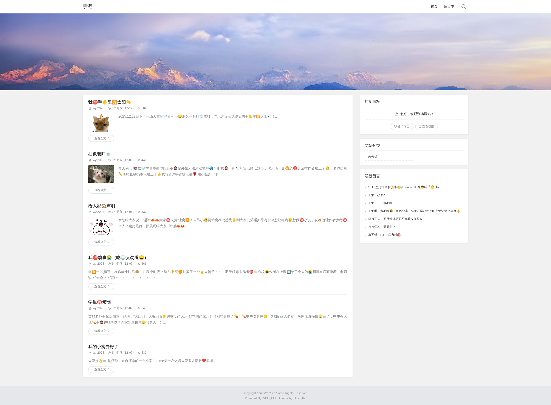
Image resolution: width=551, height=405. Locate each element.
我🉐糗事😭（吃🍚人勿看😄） (118, 257)
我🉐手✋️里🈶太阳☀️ (109, 102)
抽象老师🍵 (99, 154)
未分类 (372, 156)
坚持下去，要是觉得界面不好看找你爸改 (395, 219)
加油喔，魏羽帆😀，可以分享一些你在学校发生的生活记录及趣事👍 (414, 211)
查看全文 (100, 138)
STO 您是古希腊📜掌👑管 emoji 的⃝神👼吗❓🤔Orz (404, 187)
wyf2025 (98, 108)
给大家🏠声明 (101, 205)
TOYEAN (299, 398)
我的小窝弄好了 (103, 346)
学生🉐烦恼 (99, 302)
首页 (434, 6)
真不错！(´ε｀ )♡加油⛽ (384, 234)
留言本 (449, 6)
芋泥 (87, 6)
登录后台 (404, 126)
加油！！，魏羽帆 (380, 203)
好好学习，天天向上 (381, 227)
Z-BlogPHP (269, 398)
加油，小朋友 (377, 195)
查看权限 (428, 126)
